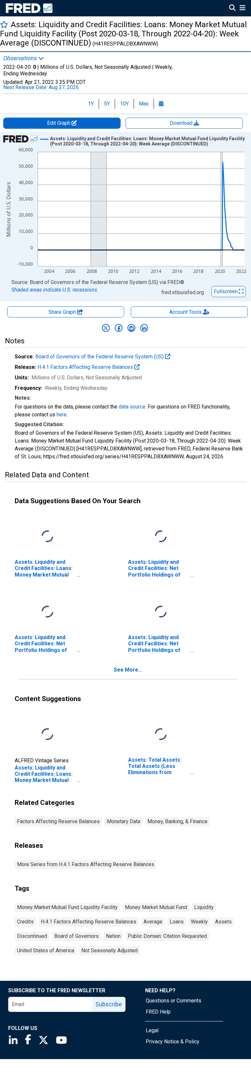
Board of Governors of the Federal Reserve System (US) (100, 356)
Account (185, 312)
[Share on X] (106, 328)
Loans (177, 922)
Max (144, 104)
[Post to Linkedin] (144, 328)
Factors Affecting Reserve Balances (58, 821)
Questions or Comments (173, 1001)
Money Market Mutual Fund (156, 907)
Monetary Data (123, 821)
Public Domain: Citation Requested (167, 936)
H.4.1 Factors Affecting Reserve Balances (86, 367)
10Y (124, 104)
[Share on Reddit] (131, 328)
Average (152, 922)
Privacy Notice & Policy (172, 1041)
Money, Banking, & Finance (177, 821)
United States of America (45, 950)
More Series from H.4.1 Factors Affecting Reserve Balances (85, 864)
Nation (113, 936)
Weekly (199, 922)
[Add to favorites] (4, 24)
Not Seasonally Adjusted (109, 950)
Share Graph (62, 312)
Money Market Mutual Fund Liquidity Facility (67, 907)
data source (132, 407)
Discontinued (32, 936)
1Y (91, 104)
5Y (107, 104)
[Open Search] (232, 8)
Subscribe (108, 1004)
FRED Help (158, 1012)
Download (182, 123)
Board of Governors (76, 936)
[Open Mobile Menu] (242, 8)
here (62, 414)
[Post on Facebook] (119, 328)
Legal (152, 1030)
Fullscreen (226, 291)
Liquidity (204, 907)
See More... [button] (128, 670)
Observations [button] (20, 58)
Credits (25, 922)
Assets (223, 922)
